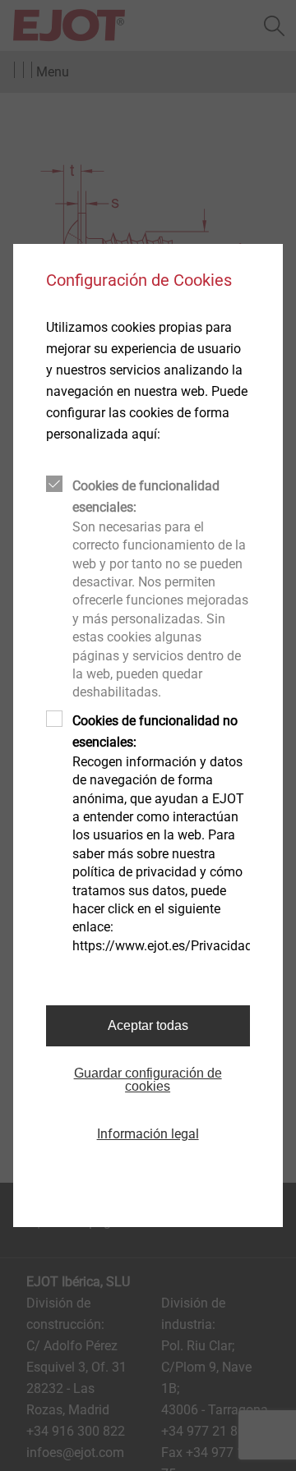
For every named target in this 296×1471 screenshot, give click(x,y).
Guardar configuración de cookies (148, 1079)
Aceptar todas (148, 1025)
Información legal (148, 1134)
